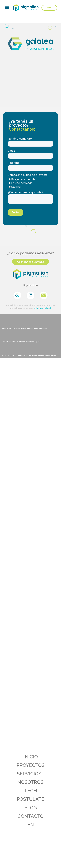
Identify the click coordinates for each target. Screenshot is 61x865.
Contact (49, 7)
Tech (30, 790)
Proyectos (31, 765)
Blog (30, 807)
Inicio (30, 756)
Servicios (29, 773)
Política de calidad (42, 308)
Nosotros (30, 782)
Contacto (31, 816)
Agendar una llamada (30, 261)
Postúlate (30, 799)
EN (30, 824)
